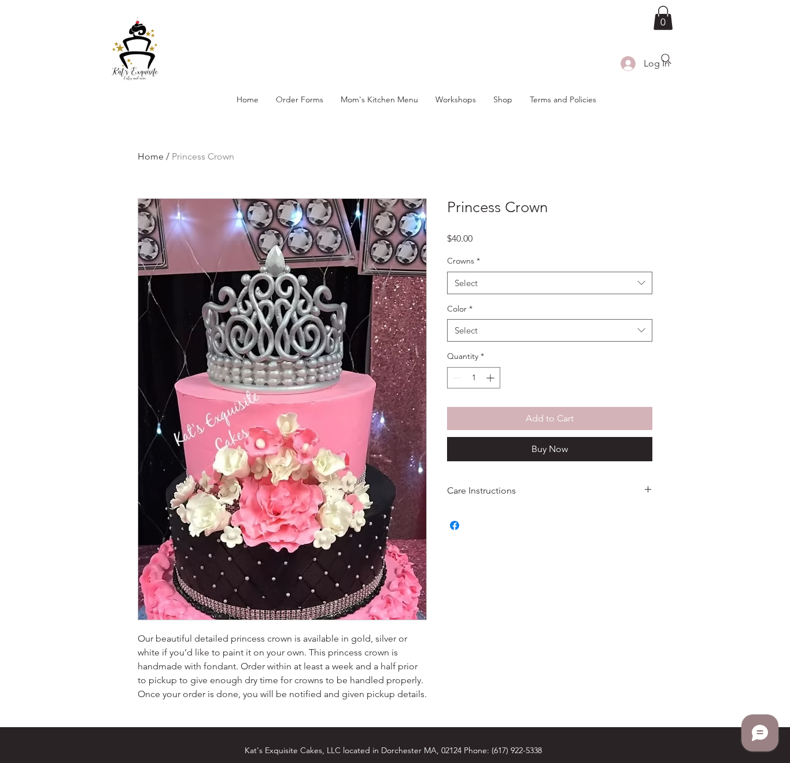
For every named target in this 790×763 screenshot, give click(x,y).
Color (459, 308)
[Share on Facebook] (455, 525)
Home (151, 156)
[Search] (666, 59)
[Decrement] (456, 378)
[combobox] (549, 283)
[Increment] (491, 378)
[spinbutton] (473, 378)
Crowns (463, 260)
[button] (663, 18)
